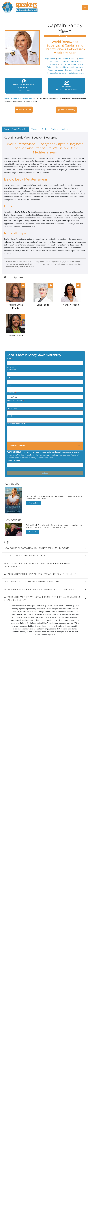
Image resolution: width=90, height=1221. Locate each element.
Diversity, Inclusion (68, 64)
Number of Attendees (15, 400)
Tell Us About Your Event (16, 424)
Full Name (10, 367)
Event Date (11, 393)
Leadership (52, 64)
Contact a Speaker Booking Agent (18, 98)
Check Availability (67, 109)
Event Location (13, 408)
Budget (10, 416)
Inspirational (50, 58)
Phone (10, 385)
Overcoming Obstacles (72, 61)
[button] (45, 445)
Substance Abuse (76, 73)
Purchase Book (33, 503)
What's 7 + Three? (14, 460)
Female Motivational (65, 67)
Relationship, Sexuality (57, 73)
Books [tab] (44, 129)
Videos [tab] (54, 129)
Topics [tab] (34, 129)
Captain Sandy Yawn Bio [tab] (15, 129)
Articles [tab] (65, 129)
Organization (12, 370)
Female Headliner (72, 70)
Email (9, 377)
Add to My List (24, 109)
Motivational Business (67, 58)
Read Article (32, 532)
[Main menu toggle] (85, 7)
